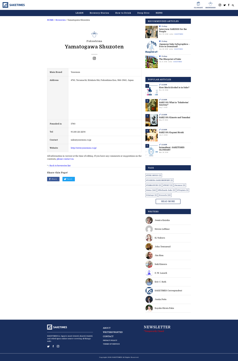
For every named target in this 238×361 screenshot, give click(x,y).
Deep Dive (143, 13)
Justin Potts (160, 299)
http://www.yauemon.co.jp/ (84, 148)
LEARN (79, 13)
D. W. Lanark (161, 273)
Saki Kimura (161, 264)
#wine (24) (151, 190)
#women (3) (180, 185)
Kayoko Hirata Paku (164, 308)
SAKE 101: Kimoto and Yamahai (174, 117)
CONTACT (108, 336)
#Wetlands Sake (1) (166, 190)
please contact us (65, 159)
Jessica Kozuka (162, 220)
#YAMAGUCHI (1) (153, 185)
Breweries (61, 20)
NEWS (159, 13)
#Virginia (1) (182, 190)
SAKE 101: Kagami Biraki (171, 132)
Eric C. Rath (160, 282)
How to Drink (123, 13)
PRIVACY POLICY (110, 340)
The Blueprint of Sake (170, 59)
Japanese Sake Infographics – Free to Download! (174, 45)
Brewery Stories (99, 13)
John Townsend (162, 247)
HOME (50, 20)
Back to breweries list (60, 166)
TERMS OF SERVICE (111, 344)
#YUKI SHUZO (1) (153, 175)
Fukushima (94, 41)
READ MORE (168, 201)
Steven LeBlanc (162, 229)
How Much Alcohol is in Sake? (174, 87)
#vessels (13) (165, 195)
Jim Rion (159, 255)
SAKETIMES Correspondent (168, 291)
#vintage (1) (151, 195)
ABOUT (107, 328)
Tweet (69, 179)
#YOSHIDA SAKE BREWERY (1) (159, 180)
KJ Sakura (160, 238)
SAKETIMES (178, 34)
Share (54, 179)
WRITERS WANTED (113, 332)
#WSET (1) (167, 185)
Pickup (164, 26)
